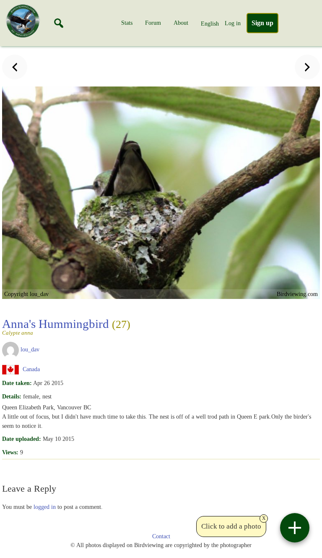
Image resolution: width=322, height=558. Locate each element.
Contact (161, 536)
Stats (126, 22)
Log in (233, 23)
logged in (45, 506)
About (181, 22)
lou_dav (30, 349)
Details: (11, 396)
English (210, 23)
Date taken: (17, 383)
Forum (153, 22)
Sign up (262, 22)
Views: (10, 452)
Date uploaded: (21, 438)
